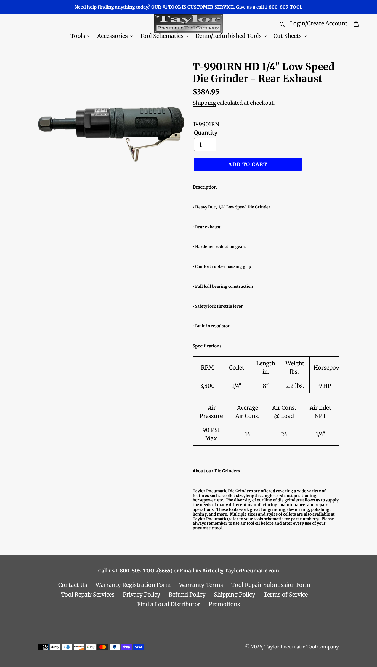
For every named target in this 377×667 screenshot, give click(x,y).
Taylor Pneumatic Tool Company (301, 647)
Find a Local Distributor (168, 604)
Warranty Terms (201, 584)
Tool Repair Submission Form (270, 584)
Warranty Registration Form (133, 584)
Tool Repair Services (88, 594)
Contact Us (72, 584)
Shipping (204, 103)
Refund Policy (187, 594)
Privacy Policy (141, 594)
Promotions (224, 604)
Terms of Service (286, 594)
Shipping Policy (234, 594)
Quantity (205, 132)
